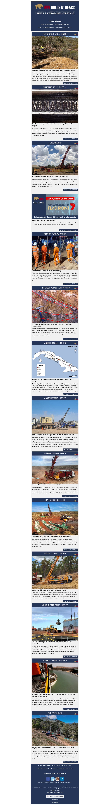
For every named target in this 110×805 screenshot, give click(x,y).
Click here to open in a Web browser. (63, 782)
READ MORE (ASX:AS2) (70, 449)
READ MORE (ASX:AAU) (70, 394)
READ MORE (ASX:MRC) (70, 709)
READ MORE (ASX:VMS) (70, 656)
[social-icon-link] (48, 779)
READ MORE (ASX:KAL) (70, 83)
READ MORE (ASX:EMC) (70, 339)
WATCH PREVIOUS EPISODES (68, 230)
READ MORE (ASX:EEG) (70, 283)
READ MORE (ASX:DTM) (70, 762)
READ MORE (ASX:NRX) (70, 189)
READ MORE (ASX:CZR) (70, 549)
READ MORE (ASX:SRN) (70, 138)
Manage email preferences (55, 796)
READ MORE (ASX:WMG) (70, 496)
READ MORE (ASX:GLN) (70, 601)
